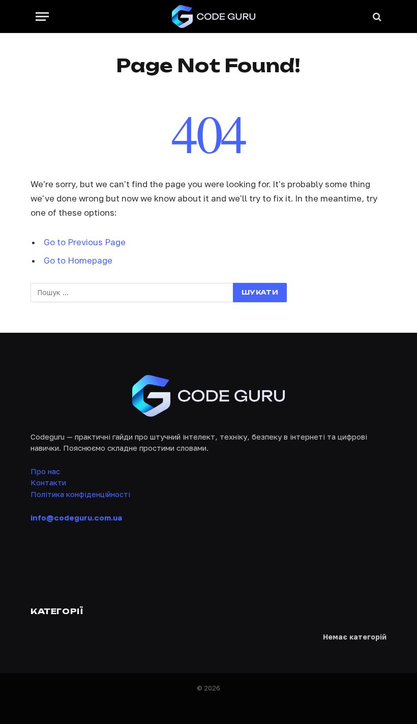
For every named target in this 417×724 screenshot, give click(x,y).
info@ (76, 517)
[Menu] (42, 16)
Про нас (45, 471)
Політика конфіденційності (80, 494)
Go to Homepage (78, 260)
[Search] (376, 16)
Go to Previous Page (85, 242)
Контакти (48, 482)
